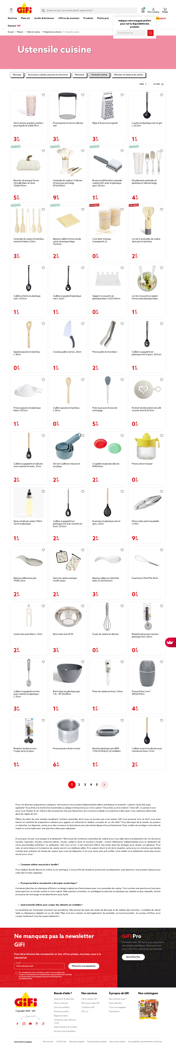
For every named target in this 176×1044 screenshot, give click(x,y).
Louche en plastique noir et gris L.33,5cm (147, 124)
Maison (20, 32)
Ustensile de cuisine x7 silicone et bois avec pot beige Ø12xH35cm (67, 183)
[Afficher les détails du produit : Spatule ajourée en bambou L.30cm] (28, 334)
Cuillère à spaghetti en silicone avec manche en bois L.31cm (28, 465)
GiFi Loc (84, 1011)
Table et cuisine (33, 32)
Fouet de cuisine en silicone (105, 634)
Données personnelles (97, 1042)
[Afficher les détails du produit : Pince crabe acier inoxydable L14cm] (147, 503)
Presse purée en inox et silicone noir (68, 124)
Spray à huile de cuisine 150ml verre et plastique (28, 522)
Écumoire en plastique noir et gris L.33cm (106, 522)
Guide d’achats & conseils (65, 1027)
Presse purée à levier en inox (66, 748)
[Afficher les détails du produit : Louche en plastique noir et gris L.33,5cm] (147, 105)
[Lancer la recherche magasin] (150, 33)
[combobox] (88, 10)
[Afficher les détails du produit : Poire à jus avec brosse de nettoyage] (107, 390)
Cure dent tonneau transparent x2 (101, 240)
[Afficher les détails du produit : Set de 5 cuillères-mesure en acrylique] (68, 446)
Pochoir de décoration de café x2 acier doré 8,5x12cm (146, 409)
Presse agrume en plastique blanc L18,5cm (27, 409)
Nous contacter (61, 1003)
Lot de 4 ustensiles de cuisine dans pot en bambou (146, 240)
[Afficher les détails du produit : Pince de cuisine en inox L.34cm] (107, 673)
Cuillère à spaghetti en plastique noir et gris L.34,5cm (146, 353)
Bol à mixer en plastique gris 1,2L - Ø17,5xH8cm (66, 692)
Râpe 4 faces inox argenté (105, 123)
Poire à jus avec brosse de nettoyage (104, 409)
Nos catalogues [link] (157, 18)
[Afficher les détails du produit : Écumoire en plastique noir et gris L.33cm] (107, 503)
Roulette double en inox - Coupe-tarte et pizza (25, 749)
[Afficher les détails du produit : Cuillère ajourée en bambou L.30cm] (68, 390)
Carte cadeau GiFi (89, 999)
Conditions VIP (87, 1007)
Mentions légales (77, 1042)
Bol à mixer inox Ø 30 (63, 634)
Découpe (17, 75)
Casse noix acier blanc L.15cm (28, 634)
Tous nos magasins (117, 1007)
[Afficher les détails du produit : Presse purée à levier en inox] (68, 730)
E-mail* (18, 963)
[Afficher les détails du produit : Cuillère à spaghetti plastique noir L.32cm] (68, 278)
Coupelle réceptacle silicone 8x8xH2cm (105, 465)
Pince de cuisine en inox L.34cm (107, 691)
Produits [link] (88, 18)
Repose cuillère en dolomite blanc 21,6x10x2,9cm (105, 579)
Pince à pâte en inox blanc (104, 352)
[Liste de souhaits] (43, 95)
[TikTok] (43, 1023)
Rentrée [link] (12, 18)
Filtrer (156, 84)
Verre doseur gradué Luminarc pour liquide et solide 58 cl (28, 124)
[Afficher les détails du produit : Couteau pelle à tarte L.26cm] (68, 334)
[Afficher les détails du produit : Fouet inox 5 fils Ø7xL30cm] (147, 560)
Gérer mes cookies (117, 1042)
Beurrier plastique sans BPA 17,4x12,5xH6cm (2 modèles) (106, 749)
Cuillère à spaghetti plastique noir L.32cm (67, 297)
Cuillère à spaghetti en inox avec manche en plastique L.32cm (27, 694)
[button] (143, 10)
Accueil (11, 32)
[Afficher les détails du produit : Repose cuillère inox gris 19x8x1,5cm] (28, 560)
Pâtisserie (79, 75)
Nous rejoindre (115, 1003)
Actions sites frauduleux (65, 1031)
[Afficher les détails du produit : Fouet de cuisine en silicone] (107, 616)
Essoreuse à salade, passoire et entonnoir (48, 75)
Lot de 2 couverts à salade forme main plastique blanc (145, 297)
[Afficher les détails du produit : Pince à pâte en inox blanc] (107, 334)
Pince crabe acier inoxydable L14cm (145, 522)
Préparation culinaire (52, 32)
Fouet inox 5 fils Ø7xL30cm (145, 578)
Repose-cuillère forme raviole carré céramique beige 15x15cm (67, 241)
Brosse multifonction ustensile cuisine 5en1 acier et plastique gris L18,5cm (107, 183)
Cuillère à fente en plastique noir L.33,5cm (27, 297)
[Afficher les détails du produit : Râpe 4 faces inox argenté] (107, 105)
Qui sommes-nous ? (118, 999)
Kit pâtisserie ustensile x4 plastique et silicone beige (144, 181)
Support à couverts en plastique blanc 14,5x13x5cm (106, 297)
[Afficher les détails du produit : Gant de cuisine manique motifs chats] (68, 560)
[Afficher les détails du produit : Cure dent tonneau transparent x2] (107, 220)
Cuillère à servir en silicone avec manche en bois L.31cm (147, 749)
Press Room (114, 1011)
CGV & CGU (61, 1042)
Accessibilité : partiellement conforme (145, 1042)
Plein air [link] (25, 18)
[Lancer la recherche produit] (43, 10)
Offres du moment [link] (68, 18)
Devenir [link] (14, 26)
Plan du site (48, 1042)
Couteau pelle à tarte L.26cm (67, 352)
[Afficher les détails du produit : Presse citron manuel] (147, 446)
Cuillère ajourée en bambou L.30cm (66, 409)
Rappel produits (61, 1016)
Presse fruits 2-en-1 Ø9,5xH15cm (141, 692)
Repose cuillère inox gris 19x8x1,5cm (25, 579)
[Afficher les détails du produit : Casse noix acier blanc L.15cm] (28, 616)
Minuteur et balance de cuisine (128, 75)
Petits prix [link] (103, 18)
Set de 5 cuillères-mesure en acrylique (66, 465)
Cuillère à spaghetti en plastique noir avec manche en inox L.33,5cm (67, 524)
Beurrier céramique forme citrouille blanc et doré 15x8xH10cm (26, 183)
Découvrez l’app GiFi (90, 1003)
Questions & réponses (64, 999)
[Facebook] (17, 1023)
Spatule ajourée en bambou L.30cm (27, 353)
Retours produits (61, 1011)
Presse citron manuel (142, 464)
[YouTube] (30, 1023)
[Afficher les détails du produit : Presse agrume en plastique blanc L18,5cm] (28, 390)
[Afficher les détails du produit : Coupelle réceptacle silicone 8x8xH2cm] (107, 446)
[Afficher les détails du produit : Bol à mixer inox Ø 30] (68, 616)
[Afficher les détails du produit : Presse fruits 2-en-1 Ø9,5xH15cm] (147, 673)
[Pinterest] (36, 1023)
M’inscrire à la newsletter (84, 966)
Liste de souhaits (61, 1007)
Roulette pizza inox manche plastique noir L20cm (145, 635)
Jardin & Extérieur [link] (44, 18)
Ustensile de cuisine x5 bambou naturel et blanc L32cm (29, 240)
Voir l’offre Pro (133, 957)
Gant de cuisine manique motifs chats (65, 579)
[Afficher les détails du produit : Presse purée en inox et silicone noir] (68, 105)
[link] (88, 22)
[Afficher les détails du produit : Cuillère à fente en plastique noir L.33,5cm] (28, 278)
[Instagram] (23, 1023)
